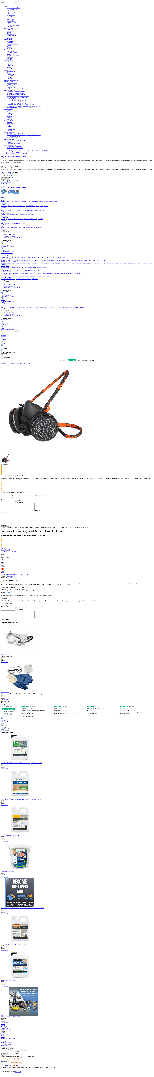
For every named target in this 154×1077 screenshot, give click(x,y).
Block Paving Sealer (12, 9)
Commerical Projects (6, 1044)
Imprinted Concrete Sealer (13, 8)
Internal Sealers (11, 74)
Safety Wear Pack (5, 692)
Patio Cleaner (10, 29)
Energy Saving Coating (13, 25)
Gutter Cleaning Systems (10, 145)
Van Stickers (10, 116)
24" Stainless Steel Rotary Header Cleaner (17, 97)
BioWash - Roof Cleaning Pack (15, 88)
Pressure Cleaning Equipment (11, 99)
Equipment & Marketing (7, 253)
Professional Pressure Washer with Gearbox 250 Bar (20, 104)
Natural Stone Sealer (12, 12)
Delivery (3, 1035)
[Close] (77, 1074)
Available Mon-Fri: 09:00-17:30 (12, 237)
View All (9, 16)
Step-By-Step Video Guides (8, 1038)
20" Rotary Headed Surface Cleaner (16, 94)
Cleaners (9, 45)
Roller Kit (9, 122)
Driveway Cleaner (11, 35)
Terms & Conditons (55, 1069)
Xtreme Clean (10, 31)
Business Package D (12, 87)
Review (37, 510)
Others (6, 70)
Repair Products (8, 49)
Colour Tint (10, 57)
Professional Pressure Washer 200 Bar (16, 101)
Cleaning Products (8, 28)
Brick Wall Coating (12, 23)
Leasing (3, 1037)
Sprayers (9, 61)
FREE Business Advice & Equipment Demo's (15, 153)
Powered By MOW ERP (20, 1069)
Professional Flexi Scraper (13, 143)
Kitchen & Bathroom (12, 44)
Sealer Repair (10, 54)
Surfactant (9, 32)
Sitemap (30, 1069)
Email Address (20, 502)
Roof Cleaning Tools (9, 139)
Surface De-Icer (11, 71)
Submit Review (4, 525)
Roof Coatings (10, 19)
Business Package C (12, 86)
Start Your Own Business (7, 1042)
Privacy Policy (36, 1069)
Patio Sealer (10, 10)
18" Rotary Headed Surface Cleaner (16, 93)
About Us (3, 1041)
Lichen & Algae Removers (14, 75)
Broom (9, 126)
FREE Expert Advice (9, 236)
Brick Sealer (10, 13)
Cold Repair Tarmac (12, 52)
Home (2, 196)
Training (6, 149)
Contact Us (3, 186)
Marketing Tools (8, 109)
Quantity (3, 555)
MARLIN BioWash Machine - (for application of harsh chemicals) (24, 106)
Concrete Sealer (11, 15)
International (4, 183)
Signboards (10, 113)
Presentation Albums (12, 112)
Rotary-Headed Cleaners (10, 90)
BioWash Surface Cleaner (13, 136)
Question (37, 618)
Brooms (9, 62)
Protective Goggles (5, 654)
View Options (4, 704)
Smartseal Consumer (6, 1029)
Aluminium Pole (11, 142)
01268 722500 (14, 180)
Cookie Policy (45, 1069)
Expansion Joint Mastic (13, 55)
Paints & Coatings (11, 22)
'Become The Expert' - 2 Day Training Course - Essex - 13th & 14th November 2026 (25, 151)
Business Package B (12, 84)
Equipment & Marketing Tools (11, 80)
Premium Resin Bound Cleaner (8, 980)
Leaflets (9, 110)
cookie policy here (10, 164)
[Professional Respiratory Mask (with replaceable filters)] (6, 463)
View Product (4, 662)
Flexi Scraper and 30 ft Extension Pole (17, 140)
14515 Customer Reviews (16, 1062)
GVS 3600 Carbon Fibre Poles (15, 148)
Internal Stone (10, 42)
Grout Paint (10, 41)
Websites (9, 117)
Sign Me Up (4, 1055)
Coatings (6, 18)
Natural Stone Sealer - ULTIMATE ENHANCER (13, 944)
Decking (9, 73)
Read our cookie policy (6, 172)
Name (18, 500)
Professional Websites (6, 1047)
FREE (2, 1015)
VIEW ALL (4, 203)
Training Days (4, 1034)
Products (6, 5)
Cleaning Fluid (11, 129)
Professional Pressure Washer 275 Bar (16, 103)
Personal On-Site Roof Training (12, 152)
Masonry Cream (11, 21)
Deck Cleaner (10, 36)
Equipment (3, 1025)
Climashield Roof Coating (7, 871)
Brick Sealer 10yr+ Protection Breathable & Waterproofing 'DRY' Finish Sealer (21, 799)
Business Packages (8, 81)
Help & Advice (4, 184)
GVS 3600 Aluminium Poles (14, 146)
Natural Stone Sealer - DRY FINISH (10, 835)
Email (17, 1053)
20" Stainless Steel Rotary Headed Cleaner (18, 96)
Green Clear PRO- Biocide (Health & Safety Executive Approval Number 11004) (21, 763)
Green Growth (10, 34)
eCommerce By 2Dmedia (7, 1069)
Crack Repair (10, 51)
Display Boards (11, 114)
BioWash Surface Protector (14, 138)
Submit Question (5, 619)
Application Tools (8, 60)
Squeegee (9, 67)
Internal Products (8, 39)
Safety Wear (10, 65)
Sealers (6, 6)
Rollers (9, 64)
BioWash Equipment (9, 132)
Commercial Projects (6, 182)
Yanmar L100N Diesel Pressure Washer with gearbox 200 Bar (23, 107)
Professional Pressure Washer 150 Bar (16, 100)
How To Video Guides (9, 234)
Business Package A (12, 83)
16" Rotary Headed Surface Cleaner (16, 91)
